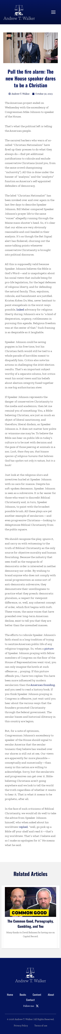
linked (20, 309)
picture (49, 648)
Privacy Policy (21, 1025)
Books (23, 995)
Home (10, 995)
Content (37, 995)
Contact (30, 1000)
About (51, 995)
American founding (42, 685)
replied (23, 827)
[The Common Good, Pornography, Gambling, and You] (30, 902)
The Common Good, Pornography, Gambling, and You (30, 923)
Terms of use (40, 1025)
